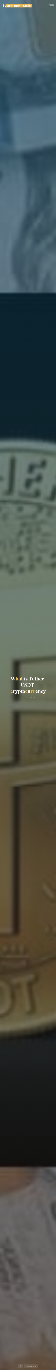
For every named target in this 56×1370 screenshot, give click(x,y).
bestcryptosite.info (17, 5)
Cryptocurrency (31, 1366)
